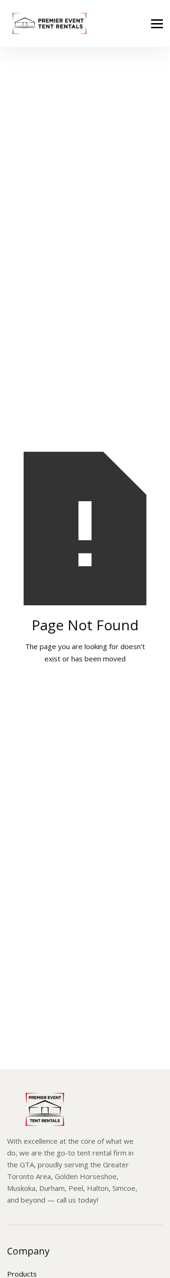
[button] (157, 23)
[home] (47, 23)
